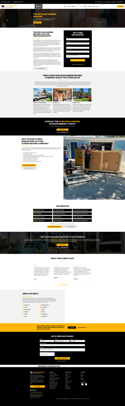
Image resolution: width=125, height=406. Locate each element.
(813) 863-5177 (121, 1)
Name (67, 37)
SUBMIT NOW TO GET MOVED (78, 60)
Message (42, 347)
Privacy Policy (82, 398)
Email (71, 339)
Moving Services (68, 49)
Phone (56, 339)
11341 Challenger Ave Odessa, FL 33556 (36, 393)
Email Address (68, 41)
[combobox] (67, 48)
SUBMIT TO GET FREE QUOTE (62, 358)
